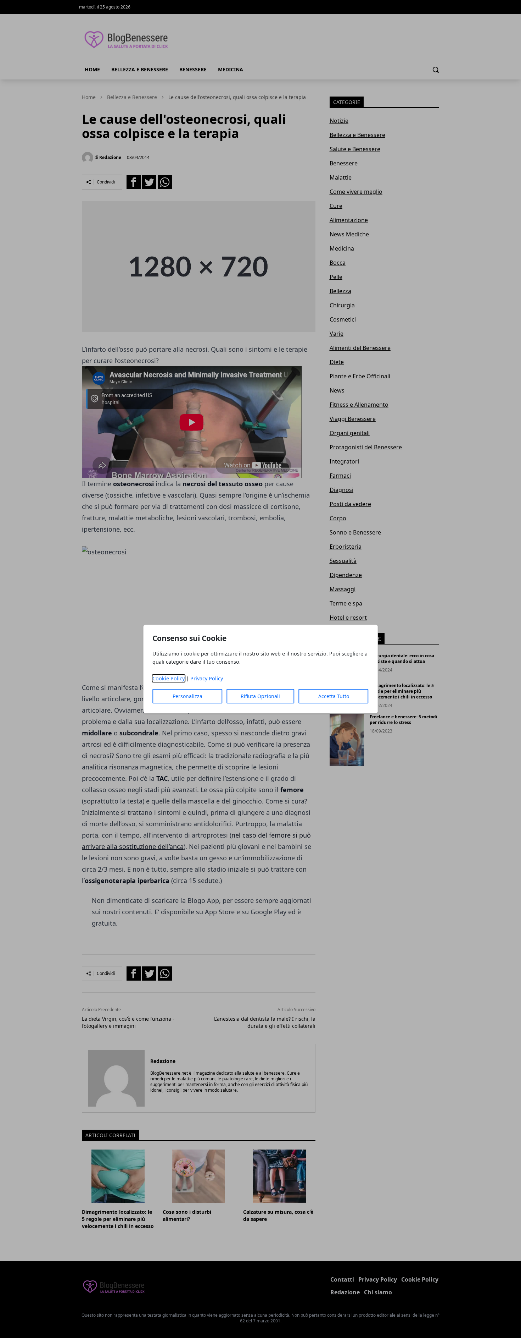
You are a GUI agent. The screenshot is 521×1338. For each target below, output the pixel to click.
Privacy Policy (206, 678)
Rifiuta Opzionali (260, 696)
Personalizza (187, 696)
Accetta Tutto (333, 696)
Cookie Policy (168, 678)
